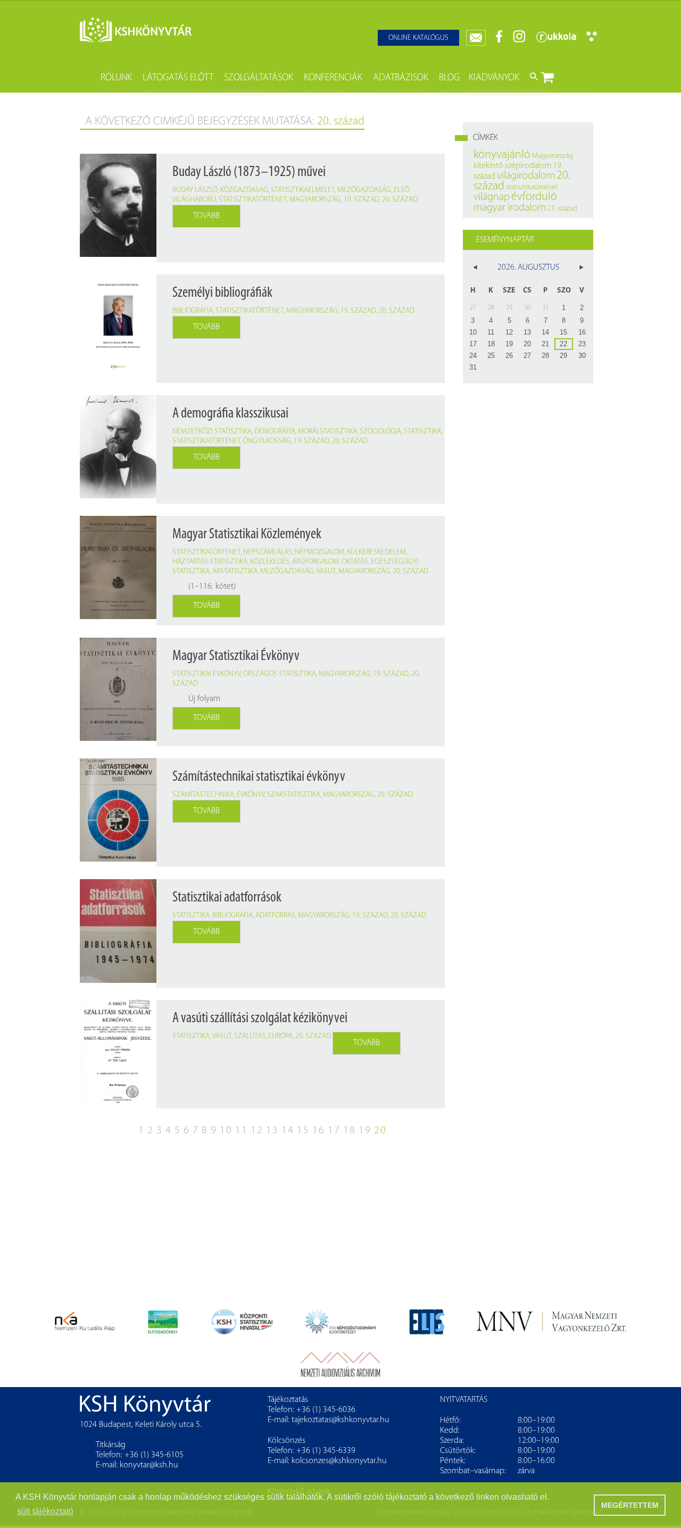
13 (272, 1130)
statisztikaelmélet (303, 190)
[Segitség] (591, 40)
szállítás (249, 1036)
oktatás (355, 562)
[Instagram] (519, 41)
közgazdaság (244, 190)
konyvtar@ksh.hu (149, 1465)
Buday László (195, 190)
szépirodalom (528, 166)
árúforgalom (315, 562)
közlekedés (269, 562)
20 (380, 1130)
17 (334, 1130)
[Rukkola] (556, 41)
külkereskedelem (376, 552)
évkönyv (250, 795)
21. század (562, 209)
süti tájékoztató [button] (45, 1511)
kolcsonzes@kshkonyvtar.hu (339, 1461)
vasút (326, 571)
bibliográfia (192, 311)
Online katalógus (418, 38)
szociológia (380, 432)
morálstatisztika (327, 432)
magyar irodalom (510, 208)
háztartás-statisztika (209, 562)
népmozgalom (319, 552)
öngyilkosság (267, 441)
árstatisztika (235, 571)
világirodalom (526, 176)
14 (287, 1130)
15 (303, 1130)
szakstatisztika (293, 795)
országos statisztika (279, 674)
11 (241, 1130)
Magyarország (315, 200)
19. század (361, 200)
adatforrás (275, 916)
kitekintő (488, 166)
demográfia (274, 432)
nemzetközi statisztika (212, 432)
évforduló (534, 197)
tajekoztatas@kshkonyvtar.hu (340, 1420)
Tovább (206, 216)
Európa (280, 1036)
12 (257, 1130)
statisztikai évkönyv (206, 674)
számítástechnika (203, 795)
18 (349, 1130)
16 (318, 1130)
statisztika (422, 432)
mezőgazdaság (364, 190)
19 (365, 1130)
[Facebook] (499, 41)
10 (226, 1130)
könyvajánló (502, 155)
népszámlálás (267, 552)
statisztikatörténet (253, 200)
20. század (400, 200)
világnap (492, 197)
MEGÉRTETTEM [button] (630, 1505)
